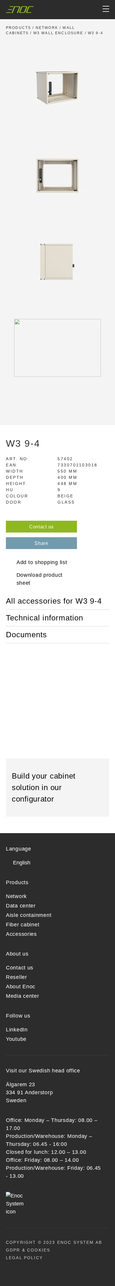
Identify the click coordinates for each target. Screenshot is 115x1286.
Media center (22, 996)
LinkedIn (17, 1030)
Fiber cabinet (22, 925)
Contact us (41, 526)
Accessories (21, 934)
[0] (83, 10)
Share (41, 543)
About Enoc (20, 987)
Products (18, 28)
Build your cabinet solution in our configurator (43, 787)
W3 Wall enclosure (58, 33)
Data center (21, 906)
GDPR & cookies (28, 1250)
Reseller (16, 977)
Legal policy (24, 1257)
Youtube (16, 1039)
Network (47, 28)
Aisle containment (28, 915)
